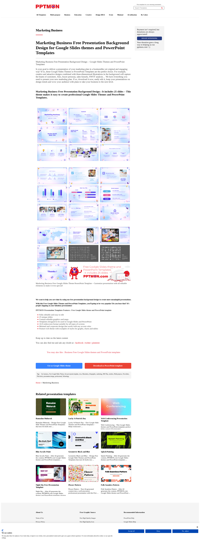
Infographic (92, 374)
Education (77, 15)
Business (67, 15)
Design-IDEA (100, 15)
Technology (66, 376)
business (46, 374)
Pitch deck (40, 376)
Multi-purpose (55, 15)
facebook (79, 343)
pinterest (96, 343)
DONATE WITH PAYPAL (149, 38)
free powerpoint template (71, 374)
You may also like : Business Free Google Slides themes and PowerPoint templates (83, 352)
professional (58, 376)
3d (42, 374)
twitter (87, 343)
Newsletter (126, 374)
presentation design (49, 376)
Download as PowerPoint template (108, 366)
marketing (99, 374)
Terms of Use (40, 518)
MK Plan (105, 374)
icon (80, 374)
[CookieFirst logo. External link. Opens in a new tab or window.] (2, 530)
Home (38, 383)
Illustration (85, 374)
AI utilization (132, 15)
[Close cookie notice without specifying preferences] (197, 527)
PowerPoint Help (129, 518)
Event (111, 15)
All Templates (41, 15)
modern (111, 374)
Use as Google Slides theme (59, 366)
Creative (89, 15)
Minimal (120, 15)
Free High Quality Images (88, 518)
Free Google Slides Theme (56, 374)
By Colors (144, 15)
